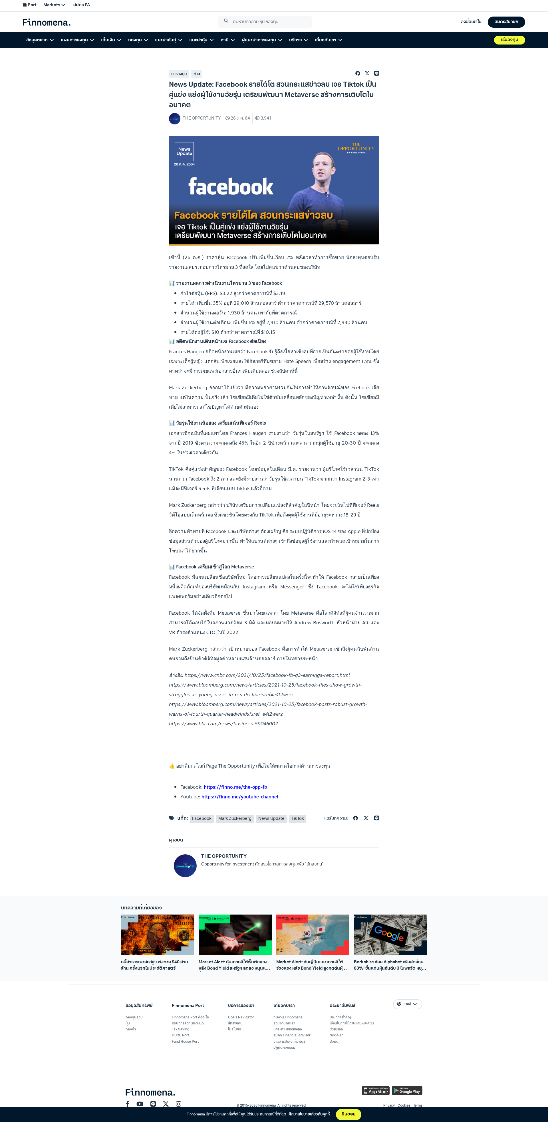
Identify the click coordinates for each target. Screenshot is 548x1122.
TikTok (297, 819)
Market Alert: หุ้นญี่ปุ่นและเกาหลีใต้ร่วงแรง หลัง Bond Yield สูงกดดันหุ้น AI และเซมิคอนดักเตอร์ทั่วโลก (310, 966)
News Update (271, 819)
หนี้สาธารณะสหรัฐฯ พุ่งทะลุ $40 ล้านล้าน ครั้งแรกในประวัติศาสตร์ (154, 965)
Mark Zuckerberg (234, 819)
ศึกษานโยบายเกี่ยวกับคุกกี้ (309, 1114)
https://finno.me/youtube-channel (240, 796)
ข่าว (197, 74)
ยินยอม (349, 1114)
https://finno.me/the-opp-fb (235, 787)
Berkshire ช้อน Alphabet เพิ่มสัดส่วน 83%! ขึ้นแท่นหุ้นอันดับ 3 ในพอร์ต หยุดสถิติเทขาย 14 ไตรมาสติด (389, 966)
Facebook (201, 819)
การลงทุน (179, 74)
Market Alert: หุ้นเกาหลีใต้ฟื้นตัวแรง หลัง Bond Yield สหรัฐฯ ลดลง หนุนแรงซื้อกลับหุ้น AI (235, 966)
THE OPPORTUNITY (224, 856)
